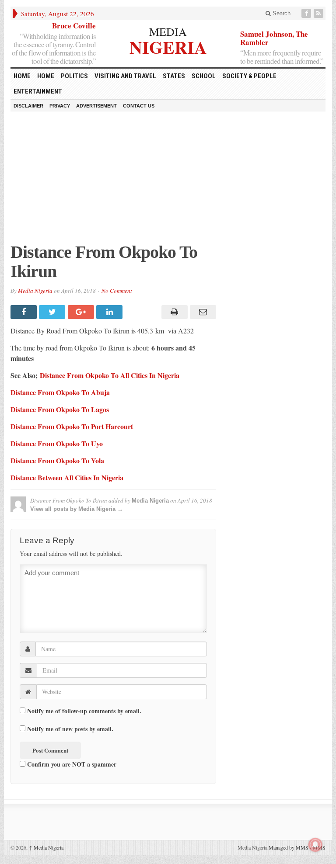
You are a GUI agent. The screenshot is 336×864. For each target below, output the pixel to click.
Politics (74, 76)
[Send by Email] (202, 312)
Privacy (59, 105)
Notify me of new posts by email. (70, 729)
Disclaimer (28, 105)
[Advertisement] (168, 181)
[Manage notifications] (315, 845)
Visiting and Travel (125, 76)
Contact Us (138, 105)
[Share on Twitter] (53, 312)
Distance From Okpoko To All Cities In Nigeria (109, 375)
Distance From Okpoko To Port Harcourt (71, 426)
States (174, 76)
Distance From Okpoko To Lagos (59, 409)
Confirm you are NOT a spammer (70, 764)
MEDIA (168, 31)
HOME (22, 76)
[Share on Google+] (82, 312)
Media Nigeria (35, 291)
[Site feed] (319, 13)
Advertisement (96, 105)
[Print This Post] (173, 312)
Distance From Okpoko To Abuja (60, 392)
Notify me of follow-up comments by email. (84, 711)
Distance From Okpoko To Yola (57, 460)
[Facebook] (307, 13)
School (204, 76)
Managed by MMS (288, 847)
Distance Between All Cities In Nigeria (66, 477)
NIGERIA (168, 46)
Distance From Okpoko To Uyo (56, 443)
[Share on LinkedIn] (110, 312)
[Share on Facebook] (24, 312)
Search (280, 13)
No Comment (117, 291)
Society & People (249, 76)
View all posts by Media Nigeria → (76, 509)
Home (45, 76)
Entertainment (38, 91)
